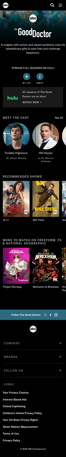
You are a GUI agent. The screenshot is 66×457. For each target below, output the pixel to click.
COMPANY (12, 343)
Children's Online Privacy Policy (22, 413)
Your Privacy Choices (16, 392)
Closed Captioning (14, 406)
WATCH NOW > (32, 102)
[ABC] (5, 5)
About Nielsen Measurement (20, 426)
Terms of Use (11, 433)
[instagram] (56, 314)
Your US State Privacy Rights (20, 420)
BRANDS (11, 356)
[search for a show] (52, 5)
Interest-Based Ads (15, 399)
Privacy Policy (11, 440)
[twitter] (45, 314)
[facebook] (50, 314)
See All (59, 117)
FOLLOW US (13, 370)
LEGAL (9, 384)
